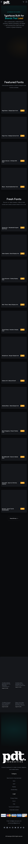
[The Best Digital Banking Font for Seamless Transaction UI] (7, 677)
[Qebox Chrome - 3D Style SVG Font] (14, 150)
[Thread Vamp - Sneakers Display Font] (14, 319)
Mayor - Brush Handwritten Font (10, 186)
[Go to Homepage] (6, 4)
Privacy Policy (14, 798)
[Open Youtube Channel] (15, 828)
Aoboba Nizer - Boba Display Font (10, 405)
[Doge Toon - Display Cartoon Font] (14, 125)
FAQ (14, 804)
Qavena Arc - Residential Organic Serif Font (10, 228)
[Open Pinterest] (23, 828)
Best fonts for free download (14, 778)
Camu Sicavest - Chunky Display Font (10, 279)
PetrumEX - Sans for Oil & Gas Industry (9, 483)
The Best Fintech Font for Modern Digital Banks (6, 704)
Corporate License (14, 741)
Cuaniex (20, 35)
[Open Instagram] (7, 828)
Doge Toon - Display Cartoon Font (10, 135)
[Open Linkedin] (18, 828)
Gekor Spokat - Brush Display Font (10, 253)
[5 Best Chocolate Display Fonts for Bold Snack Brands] (21, 696)
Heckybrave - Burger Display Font (10, 355)
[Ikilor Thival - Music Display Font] (14, 294)
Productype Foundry (14, 51)
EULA (14, 801)
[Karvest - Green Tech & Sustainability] (14, 498)
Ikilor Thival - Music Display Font (10, 304)
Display (14, 786)
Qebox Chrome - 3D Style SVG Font (9, 161)
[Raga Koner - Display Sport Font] (14, 100)
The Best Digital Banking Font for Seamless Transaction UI (6, 684)
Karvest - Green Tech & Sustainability (8, 509)
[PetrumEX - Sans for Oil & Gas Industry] (14, 472)
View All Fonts (13, 518)
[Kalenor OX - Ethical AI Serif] (14, 370)
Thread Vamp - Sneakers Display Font (10, 330)
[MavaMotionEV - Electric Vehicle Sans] (14, 446)
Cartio (13, 35)
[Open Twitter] (21, 828)
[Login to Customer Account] (26, 2)
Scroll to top (27, 843)
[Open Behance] (10, 828)
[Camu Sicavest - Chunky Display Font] (14, 268)
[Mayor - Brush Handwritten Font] (14, 176)
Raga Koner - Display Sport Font (10, 110)
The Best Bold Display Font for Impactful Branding (20, 684)
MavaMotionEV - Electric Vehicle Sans (10, 457)
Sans (14, 781)
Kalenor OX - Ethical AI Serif (9, 380)
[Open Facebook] (4, 828)
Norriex (6, 35)
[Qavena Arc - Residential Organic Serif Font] (14, 217)
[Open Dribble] (12, 828)
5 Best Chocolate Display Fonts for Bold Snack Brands (20, 704)
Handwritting (14, 789)
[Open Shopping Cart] (23, 2)
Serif (14, 783)
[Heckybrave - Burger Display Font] (14, 345)
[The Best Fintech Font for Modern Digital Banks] (7, 696)
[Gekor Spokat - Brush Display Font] (14, 243)
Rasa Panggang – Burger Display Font (10, 431)
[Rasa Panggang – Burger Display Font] (14, 420)
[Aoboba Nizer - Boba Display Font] (14, 395)
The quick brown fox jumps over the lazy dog (14, 56)
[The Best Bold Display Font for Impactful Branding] (21, 677)
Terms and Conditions (14, 807)
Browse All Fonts (14, 735)
